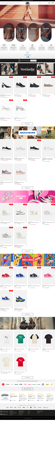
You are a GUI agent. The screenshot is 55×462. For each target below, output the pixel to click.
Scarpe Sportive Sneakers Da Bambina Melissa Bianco (19, 246)
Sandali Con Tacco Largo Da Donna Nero (19, 119)
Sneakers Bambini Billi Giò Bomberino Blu (34, 286)
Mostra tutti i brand (27, 388)
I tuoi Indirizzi (20, 413)
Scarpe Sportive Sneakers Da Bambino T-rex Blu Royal (19, 309)
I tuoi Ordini (20, 414)
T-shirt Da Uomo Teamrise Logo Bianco (5, 349)
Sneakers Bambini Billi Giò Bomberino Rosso (6, 286)
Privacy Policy (11, 413)
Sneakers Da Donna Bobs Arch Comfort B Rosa (19, 183)
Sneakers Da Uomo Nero (32, 95)
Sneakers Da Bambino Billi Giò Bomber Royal (4, 309)
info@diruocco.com (5, 414)
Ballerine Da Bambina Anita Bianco (19, 222)
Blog (28, 413)
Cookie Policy (11, 414)
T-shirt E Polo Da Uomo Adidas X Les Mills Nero (48, 349)
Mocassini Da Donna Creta (46, 95)
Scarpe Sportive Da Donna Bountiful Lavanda (6, 183)
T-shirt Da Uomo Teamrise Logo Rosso (19, 372)
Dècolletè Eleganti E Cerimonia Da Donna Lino (5, 119)
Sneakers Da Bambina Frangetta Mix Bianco (48, 223)
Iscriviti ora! (33, 60)
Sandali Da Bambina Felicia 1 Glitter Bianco (33, 223)
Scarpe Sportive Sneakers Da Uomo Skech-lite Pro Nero (34, 159)
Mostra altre (27, 123)
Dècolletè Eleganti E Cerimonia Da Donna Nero (5, 95)
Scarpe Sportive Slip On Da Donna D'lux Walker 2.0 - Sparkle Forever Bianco (47, 159)
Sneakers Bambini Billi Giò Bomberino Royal (20, 286)
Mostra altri (27, 377)
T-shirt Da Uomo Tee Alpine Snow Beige (33, 349)
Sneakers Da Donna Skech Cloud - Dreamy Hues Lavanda (19, 159)
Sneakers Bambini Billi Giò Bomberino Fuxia (48, 286)
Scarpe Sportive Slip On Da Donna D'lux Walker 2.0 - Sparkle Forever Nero (6, 159)
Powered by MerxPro (29, 418)
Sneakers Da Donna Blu (18, 95)
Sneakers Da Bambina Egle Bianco (5, 222)
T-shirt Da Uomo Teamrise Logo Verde (19, 349)
